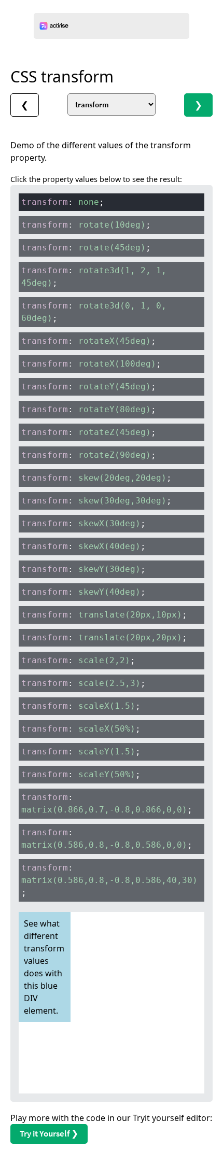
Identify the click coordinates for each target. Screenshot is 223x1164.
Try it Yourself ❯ (49, 1133)
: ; (62, 202)
